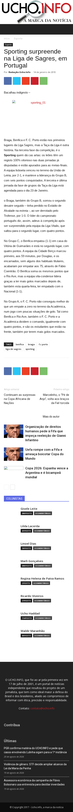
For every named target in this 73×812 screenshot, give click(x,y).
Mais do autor (51, 416)
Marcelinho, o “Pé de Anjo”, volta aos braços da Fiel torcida (54, 399)
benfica (20, 344)
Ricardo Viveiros (32, 596)
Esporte (18, 38)
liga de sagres (13, 349)
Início (7, 38)
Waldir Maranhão (33, 631)
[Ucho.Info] (36, 12)
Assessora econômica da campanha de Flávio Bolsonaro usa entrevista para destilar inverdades (34, 782)
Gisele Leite (29, 508)
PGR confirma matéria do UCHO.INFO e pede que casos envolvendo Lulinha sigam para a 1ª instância (35, 750)
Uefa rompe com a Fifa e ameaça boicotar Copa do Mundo (44, 454)
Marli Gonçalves (32, 561)
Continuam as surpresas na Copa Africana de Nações (19, 399)
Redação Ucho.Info (19, 72)
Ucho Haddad (30, 613)
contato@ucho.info (42, 708)
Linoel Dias (28, 543)
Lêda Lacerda (30, 526)
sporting (30, 349)
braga (31, 344)
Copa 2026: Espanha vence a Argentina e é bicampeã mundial (46, 472)
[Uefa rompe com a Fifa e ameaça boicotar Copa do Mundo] (13, 454)
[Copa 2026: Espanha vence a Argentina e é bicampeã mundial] (13, 472)
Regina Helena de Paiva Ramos (42, 578)
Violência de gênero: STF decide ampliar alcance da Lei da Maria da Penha (35, 766)
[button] (67, 29)
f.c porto (43, 344)
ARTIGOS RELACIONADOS (22, 416)
